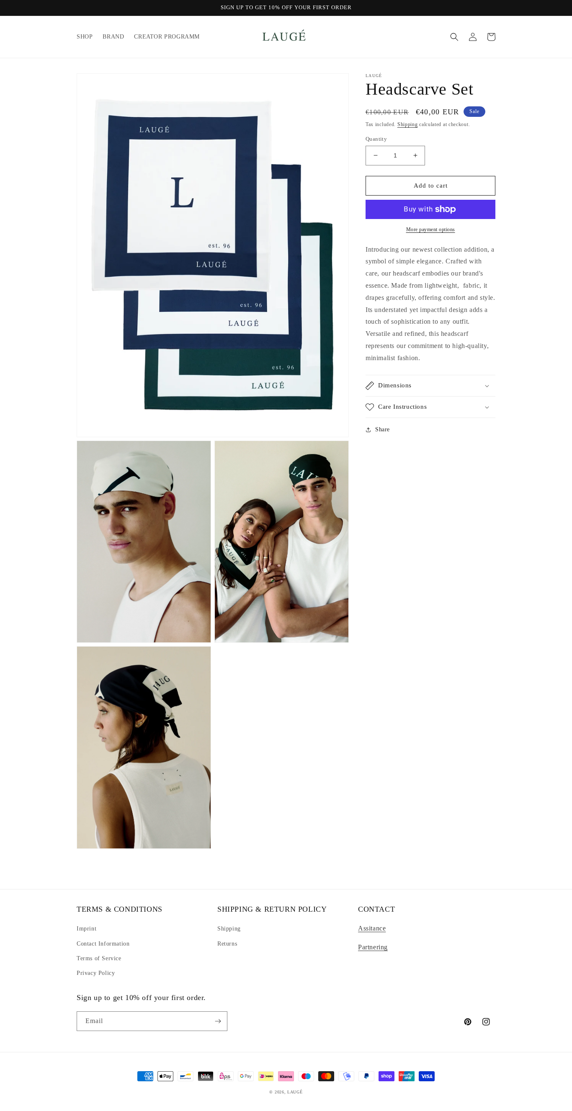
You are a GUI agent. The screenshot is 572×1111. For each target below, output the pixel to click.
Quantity (376, 139)
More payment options (430, 229)
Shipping (407, 124)
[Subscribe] (218, 1021)
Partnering (373, 947)
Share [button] (382, 429)
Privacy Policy (96, 973)
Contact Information (103, 944)
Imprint (86, 928)
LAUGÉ (295, 1092)
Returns (227, 944)
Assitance (372, 928)
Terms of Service (99, 958)
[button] (454, 37)
